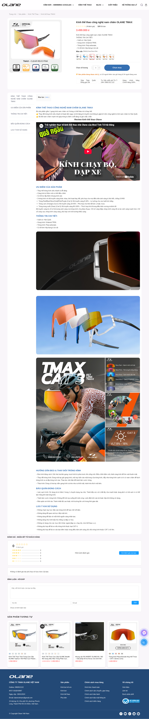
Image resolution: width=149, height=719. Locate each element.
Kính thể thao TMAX (48, 14)
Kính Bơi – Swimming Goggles (57, 5)
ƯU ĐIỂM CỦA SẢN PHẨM (21, 108)
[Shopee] (134, 713)
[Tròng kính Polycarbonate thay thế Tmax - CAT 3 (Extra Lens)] (123, 636)
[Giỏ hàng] (146, 5)
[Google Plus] (129, 713)
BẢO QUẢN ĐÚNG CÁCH (20, 124)
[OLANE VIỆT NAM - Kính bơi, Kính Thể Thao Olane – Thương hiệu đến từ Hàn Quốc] (12, 5)
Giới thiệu (112, 5)
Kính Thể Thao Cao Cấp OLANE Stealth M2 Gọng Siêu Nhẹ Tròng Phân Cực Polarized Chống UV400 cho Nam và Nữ (56, 658)
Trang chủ (12, 14)
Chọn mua (117, 68)
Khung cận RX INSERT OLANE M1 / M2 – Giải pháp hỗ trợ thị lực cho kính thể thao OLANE (89, 658)
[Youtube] (125, 713)
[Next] (138, 645)
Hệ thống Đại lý (129, 5)
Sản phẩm (22, 14)
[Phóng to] (12, 70)
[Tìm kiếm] (142, 5)
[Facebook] (120, 713)
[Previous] (7, 645)
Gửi (135, 602)
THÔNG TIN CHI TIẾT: (19, 114)
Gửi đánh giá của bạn (128, 553)
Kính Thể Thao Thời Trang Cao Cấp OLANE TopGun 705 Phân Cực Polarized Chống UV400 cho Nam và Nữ (23, 658)
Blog (98, 5)
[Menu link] (112, 713)
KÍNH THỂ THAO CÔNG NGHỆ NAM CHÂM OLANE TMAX (22, 98)
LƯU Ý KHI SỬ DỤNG (19, 130)
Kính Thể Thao (85, 5)
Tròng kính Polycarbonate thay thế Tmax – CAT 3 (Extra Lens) (123, 657)
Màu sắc (79, 51)
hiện (47, 97)
